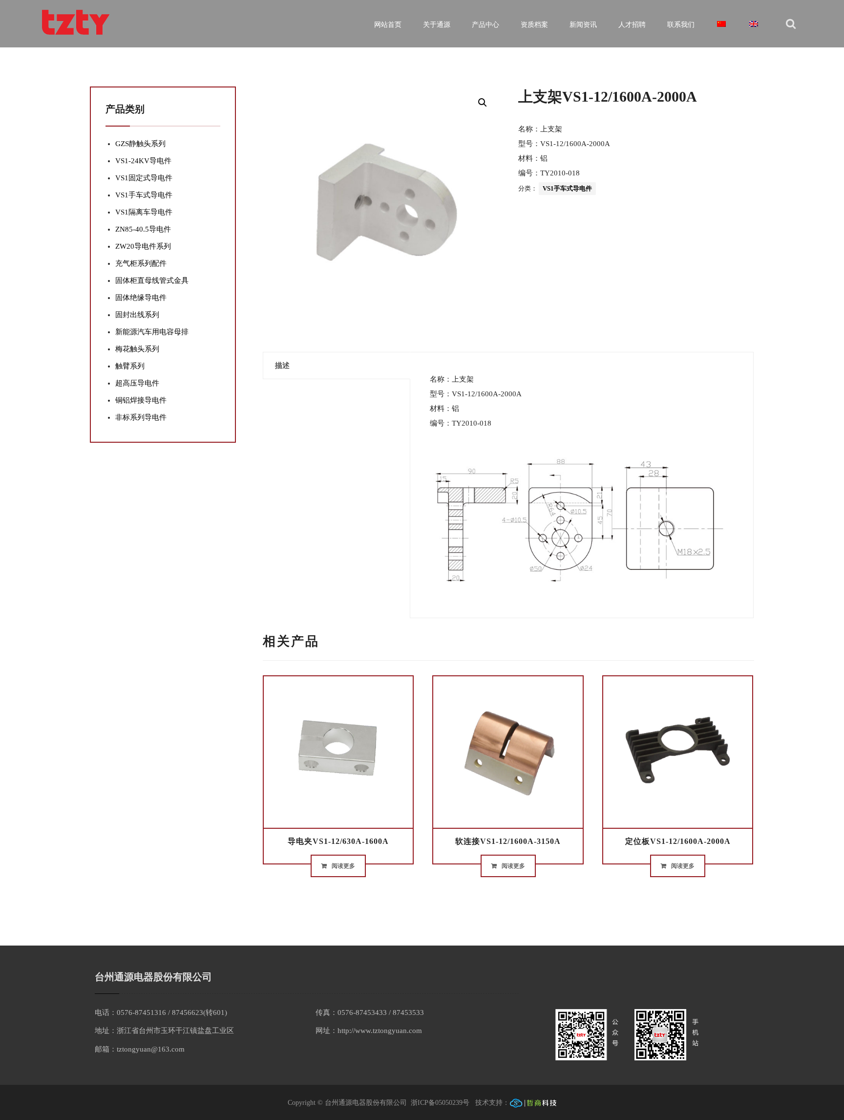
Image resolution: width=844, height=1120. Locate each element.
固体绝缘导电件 (141, 298)
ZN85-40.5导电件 (143, 229)
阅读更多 (343, 865)
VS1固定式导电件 (143, 178)
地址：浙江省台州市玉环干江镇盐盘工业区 (164, 1030)
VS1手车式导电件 (567, 188)
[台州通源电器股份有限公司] (76, 22)
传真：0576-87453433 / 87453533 (370, 1012)
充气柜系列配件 (141, 263)
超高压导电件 (137, 383)
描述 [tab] (282, 365)
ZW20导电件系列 (143, 246)
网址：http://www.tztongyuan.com (369, 1030)
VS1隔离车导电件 (143, 212)
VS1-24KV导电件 (143, 161)
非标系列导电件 (141, 417)
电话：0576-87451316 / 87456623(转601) (161, 1012)
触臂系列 (130, 366)
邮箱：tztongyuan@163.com (140, 1049)
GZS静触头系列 (140, 144)
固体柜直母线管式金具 (152, 280)
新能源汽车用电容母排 (152, 332)
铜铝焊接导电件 (141, 400)
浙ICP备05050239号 (441, 1102)
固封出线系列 (137, 315)
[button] (482, 102)
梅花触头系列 (137, 349)
